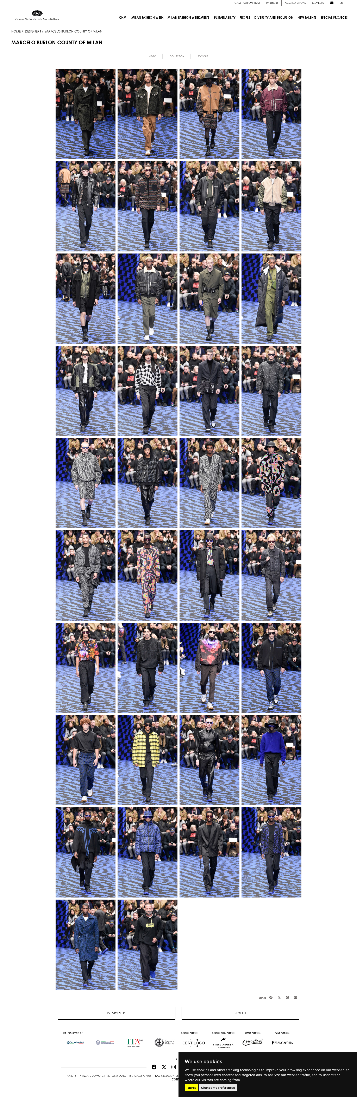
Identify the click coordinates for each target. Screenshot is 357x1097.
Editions (203, 56)
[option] (75, 1040)
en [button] (342, 2)
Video (152, 56)
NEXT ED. (240, 1013)
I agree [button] (191, 1087)
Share (262, 997)
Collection (177, 56)
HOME (16, 31)
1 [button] (175, 1058)
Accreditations (295, 2)
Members (318, 2)
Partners (272, 2)
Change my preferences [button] (218, 1087)
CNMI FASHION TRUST (247, 2)
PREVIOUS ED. (116, 1013)
